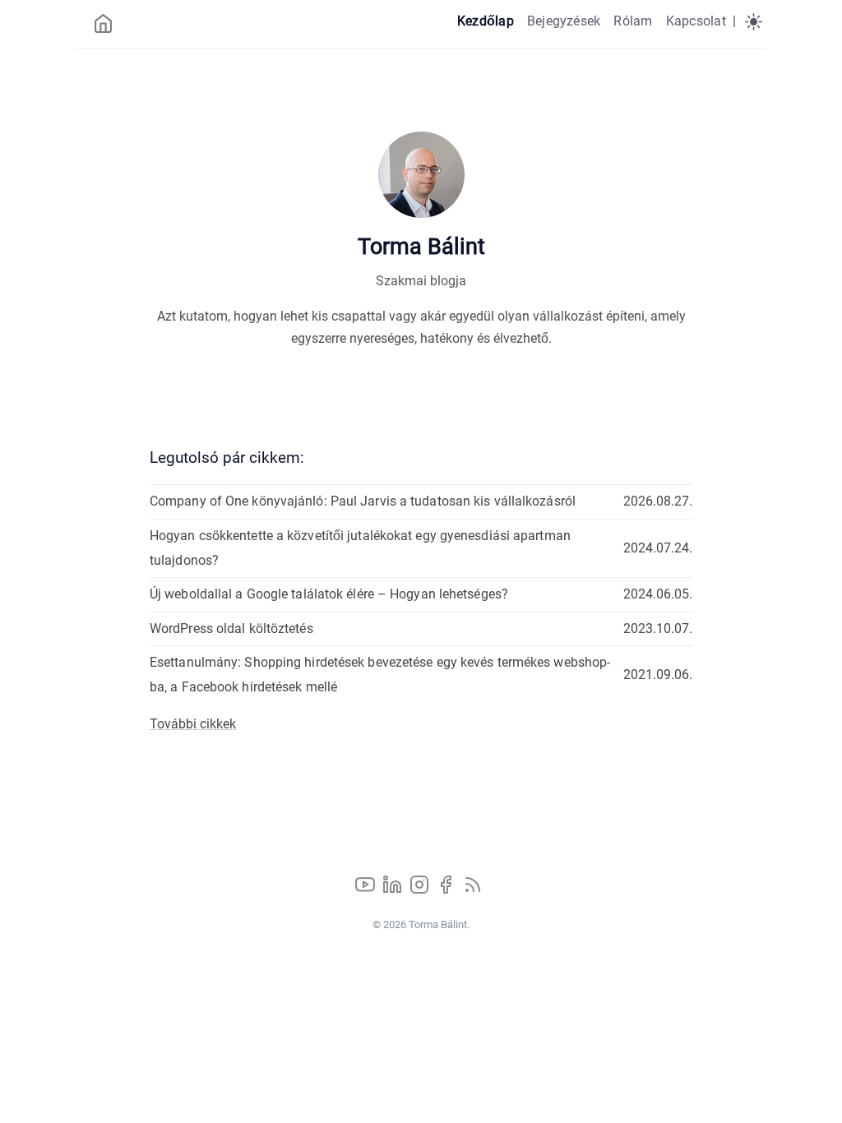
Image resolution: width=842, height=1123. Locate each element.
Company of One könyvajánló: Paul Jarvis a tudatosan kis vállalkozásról (363, 501)
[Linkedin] (393, 890)
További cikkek (193, 724)
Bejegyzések (564, 21)
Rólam (632, 21)
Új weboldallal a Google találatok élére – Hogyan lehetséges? (329, 594)
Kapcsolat (696, 21)
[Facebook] (447, 890)
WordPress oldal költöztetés (231, 628)
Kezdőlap (485, 21)
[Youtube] (366, 890)
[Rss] (473, 890)
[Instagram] (421, 890)
